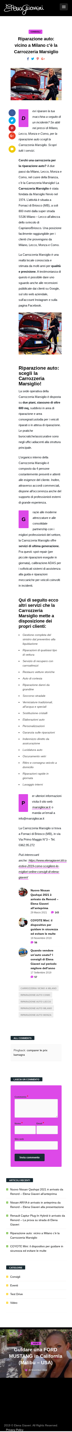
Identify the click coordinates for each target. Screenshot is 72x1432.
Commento (21, 1096)
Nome (19, 1123)
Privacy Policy (14, 1429)
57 (35, 977)
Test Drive (16, 1294)
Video (13, 1302)
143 (57, 912)
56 (35, 942)
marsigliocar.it (41, 807)
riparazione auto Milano (36, 1008)
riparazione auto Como (35, 995)
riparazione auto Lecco (36, 1001)
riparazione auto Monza (36, 1015)
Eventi (14, 1285)
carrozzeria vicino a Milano (39, 988)
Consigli (35, 32)
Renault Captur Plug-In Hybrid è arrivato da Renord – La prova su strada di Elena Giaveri (37, 1220)
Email (40, 1123)
